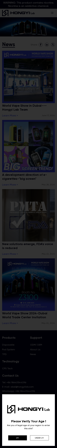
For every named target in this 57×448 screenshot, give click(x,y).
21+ (17, 438)
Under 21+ (39, 438)
